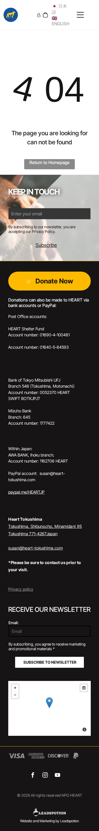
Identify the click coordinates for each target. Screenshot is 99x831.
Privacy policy (20, 589)
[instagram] (45, 776)
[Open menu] (80, 15)
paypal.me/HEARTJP (26, 492)
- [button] (15, 694)
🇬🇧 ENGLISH (60, 20)
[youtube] (57, 776)
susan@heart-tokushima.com (35, 548)
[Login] (38, 15)
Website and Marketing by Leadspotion (49, 821)
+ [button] (15, 687)
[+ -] (49, 708)
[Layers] (83, 687)
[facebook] (32, 776)
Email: (14, 622)
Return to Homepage (49, 162)
